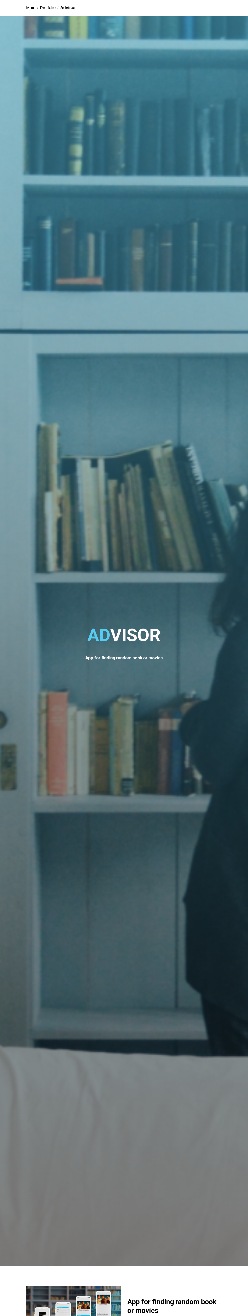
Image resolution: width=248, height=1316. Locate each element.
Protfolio (48, 7)
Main (30, 7)
